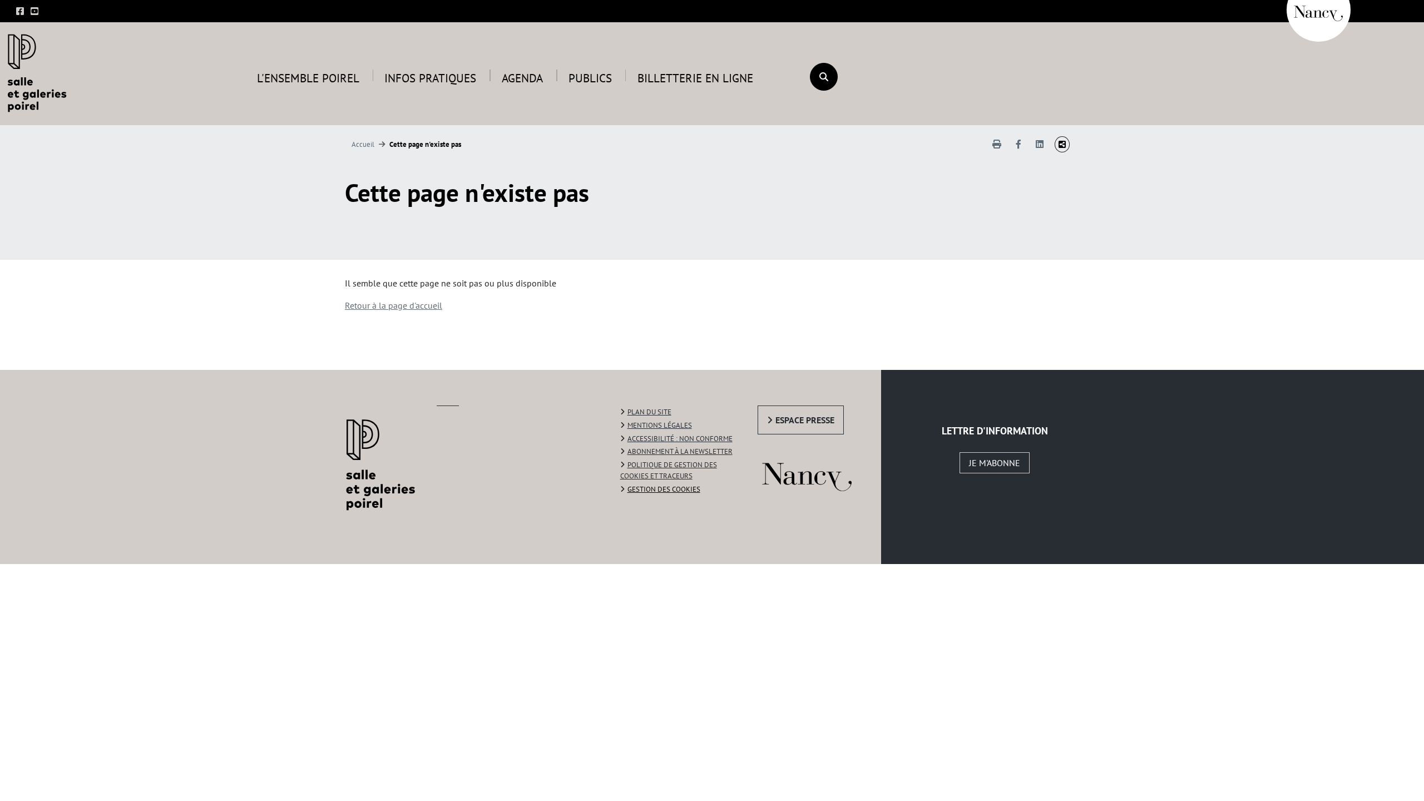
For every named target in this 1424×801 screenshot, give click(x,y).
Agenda (522, 78)
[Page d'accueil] (40, 72)
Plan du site (649, 412)
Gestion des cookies (663, 489)
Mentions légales (659, 425)
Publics (590, 78)
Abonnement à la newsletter (680, 451)
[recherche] (824, 77)
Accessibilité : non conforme (680, 438)
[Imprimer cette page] (997, 144)
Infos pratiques (430, 78)
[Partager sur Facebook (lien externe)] (1018, 144)
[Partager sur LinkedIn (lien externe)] (1039, 144)
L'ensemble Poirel (308, 78)
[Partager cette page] (1062, 144)
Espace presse (804, 420)
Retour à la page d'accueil (393, 305)
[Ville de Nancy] (1319, 8)
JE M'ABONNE (994, 462)
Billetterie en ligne (695, 78)
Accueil (363, 144)
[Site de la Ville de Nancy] (820, 474)
